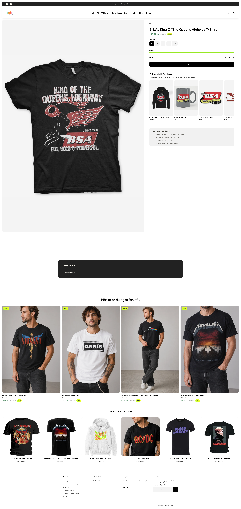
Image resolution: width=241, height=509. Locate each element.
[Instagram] (7, 4)
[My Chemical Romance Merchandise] (100, 442)
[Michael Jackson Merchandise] (21, 440)
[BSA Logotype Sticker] (211, 98)
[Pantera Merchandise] (140, 442)
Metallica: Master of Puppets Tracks (192, 395)
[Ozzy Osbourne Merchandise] (61, 442)
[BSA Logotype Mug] (186, 98)
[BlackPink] (180, 442)
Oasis (63, 397)
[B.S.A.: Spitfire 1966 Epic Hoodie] (161, 98)
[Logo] (9, 13)
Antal (151, 57)
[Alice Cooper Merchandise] (219, 442)
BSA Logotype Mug (180, 117)
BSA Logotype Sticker (206, 117)
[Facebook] (11, 4)
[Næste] (229, 97)
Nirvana (4, 397)
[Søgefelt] (225, 13)
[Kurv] (234, 13)
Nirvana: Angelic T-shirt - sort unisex (14, 395)
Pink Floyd (124, 397)
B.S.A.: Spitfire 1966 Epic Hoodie (159, 117)
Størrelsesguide (69, 272)
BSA (150, 23)
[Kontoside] (229, 13)
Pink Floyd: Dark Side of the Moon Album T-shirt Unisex (139, 395)
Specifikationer (69, 266)
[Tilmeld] (175, 489)
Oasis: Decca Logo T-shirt (70, 395)
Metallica (183, 397)
